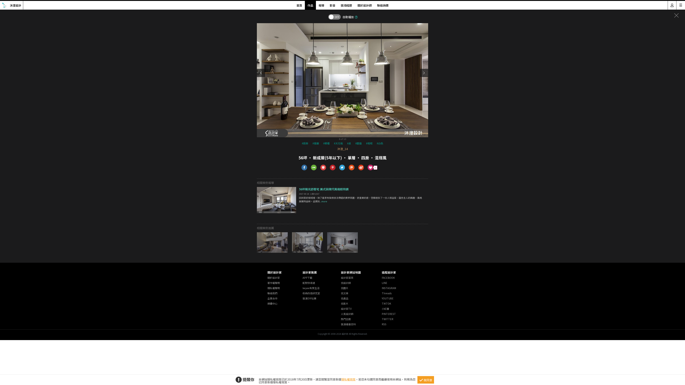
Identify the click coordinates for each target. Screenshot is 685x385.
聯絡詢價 (383, 5)
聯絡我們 (272, 293)
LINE (384, 283)
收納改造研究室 (311, 293)
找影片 (344, 303)
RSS (384, 324)
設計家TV (346, 308)
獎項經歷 (346, 5)
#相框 (369, 143)
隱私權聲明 (273, 288)
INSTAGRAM (389, 288)
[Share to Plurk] (352, 168)
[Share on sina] (361, 168)
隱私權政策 (348, 379)
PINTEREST (389, 314)
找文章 (344, 293)
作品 (310, 5)
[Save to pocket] (323, 168)
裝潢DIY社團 (309, 298)
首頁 (299, 5)
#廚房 (305, 143)
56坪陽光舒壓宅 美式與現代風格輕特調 (324, 189)
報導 (321, 5)
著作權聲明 (273, 283)
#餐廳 (316, 143)
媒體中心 (272, 303)
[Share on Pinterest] (333, 168)
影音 (332, 5)
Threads (387, 293)
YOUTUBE (388, 298)
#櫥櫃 (326, 143)
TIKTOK (386, 303)
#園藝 (358, 143)
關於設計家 (274, 272)
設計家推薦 (310, 272)
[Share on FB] (304, 168)
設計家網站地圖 (351, 272)
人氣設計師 (347, 314)
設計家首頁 (347, 277)
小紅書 (385, 308)
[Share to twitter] (342, 168)
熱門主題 (346, 319)
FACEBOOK (388, 277)
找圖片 (344, 288)
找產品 (344, 298)
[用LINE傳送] (314, 168)
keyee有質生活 (311, 288)
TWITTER (387, 319)
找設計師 (346, 283)
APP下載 (307, 277)
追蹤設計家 (389, 272)
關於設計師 (364, 5)
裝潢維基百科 (348, 324)
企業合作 (272, 298)
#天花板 (338, 143)
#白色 (380, 143)
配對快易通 (309, 283)
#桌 (349, 143)
